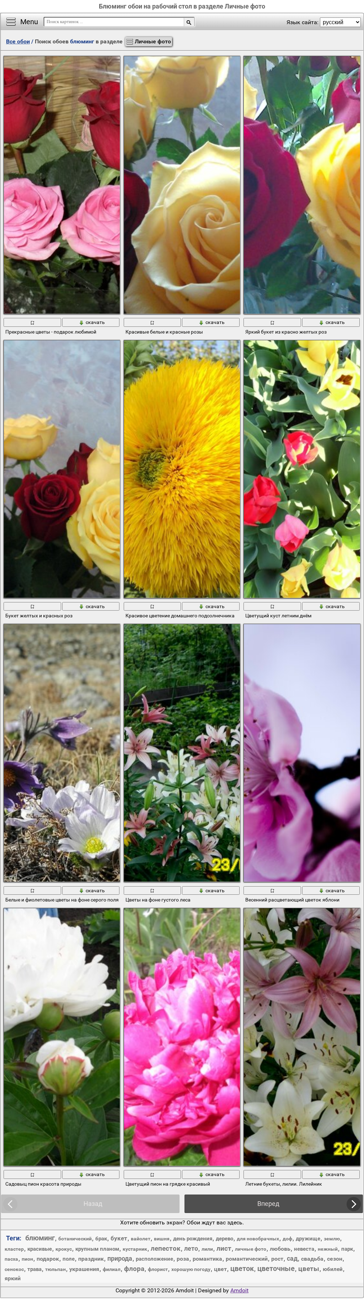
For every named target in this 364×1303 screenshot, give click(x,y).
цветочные (276, 1268)
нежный (328, 1249)
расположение (154, 1259)
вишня (162, 1238)
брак (101, 1238)
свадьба (312, 1258)
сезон (334, 1258)
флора (134, 1269)
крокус (63, 1249)
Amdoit (239, 1290)
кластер (14, 1249)
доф (287, 1238)
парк (347, 1249)
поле (69, 1259)
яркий (13, 1278)
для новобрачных (258, 1238)
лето (191, 1248)
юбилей (333, 1269)
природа (119, 1258)
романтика (207, 1258)
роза (183, 1258)
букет (119, 1238)
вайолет (140, 1238)
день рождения (192, 1238)
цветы (308, 1269)
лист (223, 1248)
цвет (220, 1269)
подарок (48, 1258)
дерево (224, 1238)
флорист (158, 1269)
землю (332, 1238)
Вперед (268, 1203)
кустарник (135, 1249)
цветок (242, 1268)
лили (207, 1249)
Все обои (18, 41)
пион (27, 1259)
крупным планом (97, 1249)
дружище (308, 1238)
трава (34, 1269)
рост (277, 1258)
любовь (280, 1248)
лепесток (166, 1248)
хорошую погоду (190, 1269)
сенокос (14, 1269)
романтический (247, 1258)
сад (292, 1258)
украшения (84, 1269)
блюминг (40, 1238)
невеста (304, 1249)
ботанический (75, 1238)
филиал (112, 1269)
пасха (11, 1259)
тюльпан (55, 1269)
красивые (39, 1249)
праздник (91, 1258)
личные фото (250, 1249)
